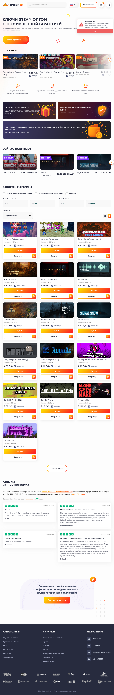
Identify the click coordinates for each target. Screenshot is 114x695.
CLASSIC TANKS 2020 (13, 400)
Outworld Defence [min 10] (89, 239)
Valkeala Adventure (49, 239)
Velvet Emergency (45, 174)
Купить (20, 250)
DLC (4, 662)
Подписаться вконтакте (57, 600)
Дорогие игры (8, 658)
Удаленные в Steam (11, 642)
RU (74, 4)
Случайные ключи (10, 638)
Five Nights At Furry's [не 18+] (52, 73)
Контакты (46, 646)
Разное (6, 646)
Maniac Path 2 (10, 440)
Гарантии (46, 642)
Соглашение (48, 658)
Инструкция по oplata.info (53, 654)
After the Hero (10, 279)
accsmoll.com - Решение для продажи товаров (59, 691)
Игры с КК (7, 654)
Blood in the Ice (48, 319)
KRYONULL (82, 279)
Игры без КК (8, 650)
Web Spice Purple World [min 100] (93, 360)
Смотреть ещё (57, 468)
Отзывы (46, 650)
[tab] (55, 567)
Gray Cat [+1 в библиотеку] (16, 360)
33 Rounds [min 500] (50, 360)
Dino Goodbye (10, 319)
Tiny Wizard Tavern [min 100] (14, 73)
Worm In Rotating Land (14, 239)
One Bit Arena (47, 400)
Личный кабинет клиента (53, 638)
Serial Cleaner (83, 72)
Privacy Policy (48, 662)
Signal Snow (83, 172)
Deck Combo (9, 172)
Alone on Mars (84, 400)
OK (95, 31)
